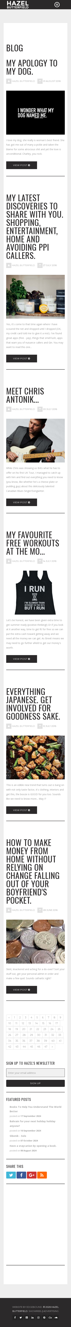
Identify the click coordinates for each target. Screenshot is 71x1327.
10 (9, 1023)
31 (46, 1035)
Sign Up (35, 1083)
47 (45, 1046)
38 (38, 1040)
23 (44, 1029)
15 (43, 1023)
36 (23, 1040)
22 (37, 1029)
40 (53, 1040)
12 (23, 1023)
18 (9, 1029)
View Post (20, 165)
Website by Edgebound (27, 1307)
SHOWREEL (35, 1311)
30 (38, 1035)
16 (50, 1023)
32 (52, 1035)
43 (17, 1046)
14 (36, 1023)
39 (45, 1040)
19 (16, 1029)
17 (56, 1023)
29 (31, 1035)
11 (16, 1023)
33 (59, 1035)
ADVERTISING (51, 1311)
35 (17, 1040)
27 (16, 1035)
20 (23, 1029)
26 (9, 1035)
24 (51, 1029)
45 (31, 1046)
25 (59, 1029)
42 (9, 1046)
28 (24, 1035)
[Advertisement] (35, 1224)
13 (29, 1023)
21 (31, 1029)
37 (30, 1040)
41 (60, 1040)
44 (24, 1046)
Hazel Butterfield (23, 81)
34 (9, 1040)
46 (38, 1046)
